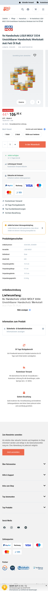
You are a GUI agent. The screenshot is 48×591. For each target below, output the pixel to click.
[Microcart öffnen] (35, 9)
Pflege (13, 18)
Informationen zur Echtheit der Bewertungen (23, 590)
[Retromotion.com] (6, 10)
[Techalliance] (38, 570)
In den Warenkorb (32, 144)
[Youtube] (18, 529)
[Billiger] (4, 570)
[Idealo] (12, 570)
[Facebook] (4, 529)
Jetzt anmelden (13, 452)
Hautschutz (23, 18)
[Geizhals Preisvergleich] (23, 570)
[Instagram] (11, 529)
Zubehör (5, 18)
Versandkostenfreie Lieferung (17, 124)
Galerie (21, 102)
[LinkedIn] (26, 529)
